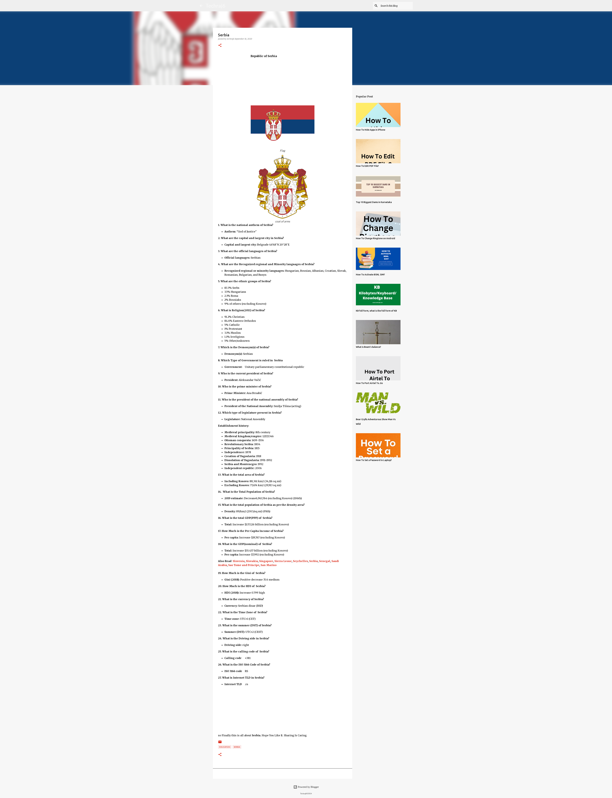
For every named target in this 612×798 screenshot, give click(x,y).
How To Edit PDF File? (367, 166)
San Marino (269, 565)
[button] (220, 45)
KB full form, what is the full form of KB (376, 310)
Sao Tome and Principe (243, 565)
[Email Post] (220, 743)
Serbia (313, 561)
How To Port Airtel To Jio (369, 383)
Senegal (324, 561)
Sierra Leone (283, 561)
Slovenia (239, 561)
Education (224, 747)
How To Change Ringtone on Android (375, 238)
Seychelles (300, 561)
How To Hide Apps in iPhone (370, 130)
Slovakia (252, 561)
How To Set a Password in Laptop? (374, 460)
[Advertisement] (282, 80)
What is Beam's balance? (368, 347)
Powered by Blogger (308, 787)
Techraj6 (216, 6)
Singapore (266, 561)
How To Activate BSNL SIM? (370, 274)
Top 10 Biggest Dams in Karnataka (374, 202)
